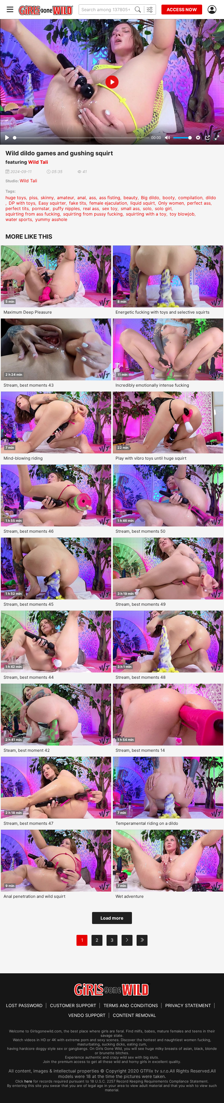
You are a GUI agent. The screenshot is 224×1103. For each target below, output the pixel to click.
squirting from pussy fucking (93, 214)
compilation (190, 197)
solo (147, 208)
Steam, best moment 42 (27, 750)
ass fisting (109, 197)
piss (33, 197)
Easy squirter (52, 203)
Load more (112, 918)
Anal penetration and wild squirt (34, 896)
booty (169, 197)
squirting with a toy (146, 214)
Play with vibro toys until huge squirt (151, 458)
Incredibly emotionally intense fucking (152, 385)
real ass (91, 208)
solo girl (163, 208)
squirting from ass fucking (32, 214)
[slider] (81, 137)
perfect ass (199, 203)
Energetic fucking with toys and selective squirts (163, 312)
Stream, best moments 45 (29, 604)
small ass (130, 208)
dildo (211, 197)
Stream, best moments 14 (140, 750)
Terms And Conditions (131, 1005)
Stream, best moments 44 (29, 677)
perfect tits (17, 208)
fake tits (77, 203)
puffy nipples (66, 208)
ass (92, 197)
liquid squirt (142, 203)
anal (81, 197)
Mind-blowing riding (23, 458)
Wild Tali (38, 162)
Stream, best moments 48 (141, 677)
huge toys (15, 197)
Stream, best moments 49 (141, 604)
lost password (24, 1005)
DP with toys (22, 203)
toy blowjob (182, 214)
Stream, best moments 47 (29, 823)
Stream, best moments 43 (29, 385)
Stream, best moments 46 (29, 531)
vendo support (86, 1015)
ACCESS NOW (182, 9)
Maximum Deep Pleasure (28, 312)
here (28, 1081)
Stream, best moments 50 (140, 531)
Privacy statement (188, 1005)
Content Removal (134, 1015)
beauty (130, 197)
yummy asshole (51, 219)
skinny (47, 197)
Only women (171, 203)
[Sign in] (213, 9)
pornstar (40, 208)
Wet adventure (130, 896)
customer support (73, 1005)
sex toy (109, 208)
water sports (18, 219)
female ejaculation (108, 203)
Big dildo (150, 197)
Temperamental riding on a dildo (147, 823)
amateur (65, 197)
